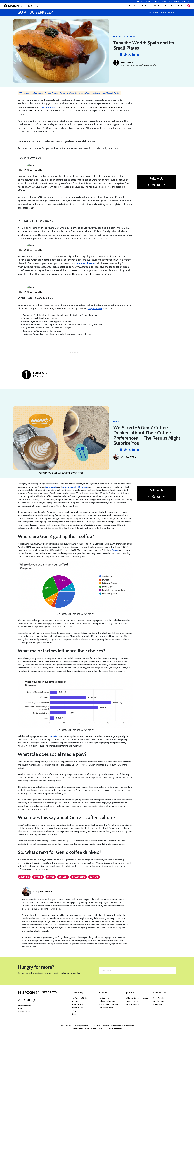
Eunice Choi (127, 62)
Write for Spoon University (137, 998)
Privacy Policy (77, 1004)
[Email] (138, 54)
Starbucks (52, 736)
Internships (157, 1004)
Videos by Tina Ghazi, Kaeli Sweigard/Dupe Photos (61, 473)
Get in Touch (158, 998)
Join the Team (158, 1001)
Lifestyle (156, 6)
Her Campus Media (79, 998)
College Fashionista (107, 1001)
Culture (94, 877)
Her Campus (104, 998)
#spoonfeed (95, 308)
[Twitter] (129, 54)
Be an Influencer (132, 1004)
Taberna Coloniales (85, 263)
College (63, 877)
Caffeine (38, 877)
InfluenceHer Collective (108, 1004)
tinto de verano (47, 107)
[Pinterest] (125, 54)
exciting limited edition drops (75, 487)
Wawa (115, 550)
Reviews (169, 6)
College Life (78, 877)
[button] (188, 5)
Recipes (133, 6)
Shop (74, 1011)
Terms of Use (77, 1007)
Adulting (24, 877)
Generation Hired (106, 1007)
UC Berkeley (119, 37)
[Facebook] (121, 54)
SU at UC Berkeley (35, 12)
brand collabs (51, 487)
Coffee (50, 877)
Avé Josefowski (128, 457)
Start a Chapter (132, 1001)
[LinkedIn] (133, 54)
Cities (74, 1014)
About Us (75, 1001)
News (144, 6)
